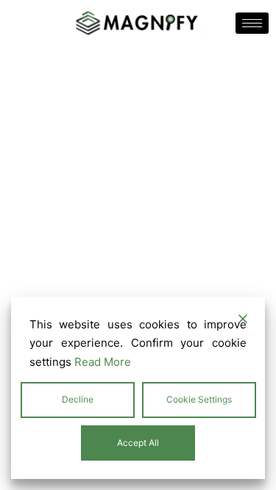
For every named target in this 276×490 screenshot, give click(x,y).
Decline (77, 399)
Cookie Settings (199, 399)
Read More (102, 362)
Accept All (138, 442)
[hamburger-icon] (252, 23)
